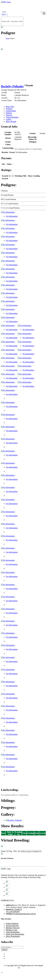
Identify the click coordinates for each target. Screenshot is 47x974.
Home (7, 38)
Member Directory (13, 928)
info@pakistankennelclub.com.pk (23, 914)
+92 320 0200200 (12, 912)
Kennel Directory (12, 926)
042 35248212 (16, 909)
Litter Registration (13, 932)
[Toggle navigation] (44, 13)
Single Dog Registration (15, 934)
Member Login (11, 930)
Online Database (12, 923)
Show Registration (13, 936)
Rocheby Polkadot (12, 86)
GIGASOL (24, 968)
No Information (12, 216)
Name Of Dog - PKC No (10, 851)
